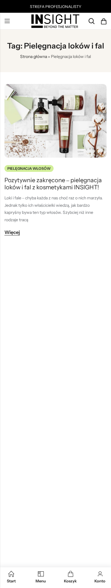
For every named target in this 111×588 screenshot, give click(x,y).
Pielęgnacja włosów (29, 168)
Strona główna (33, 56)
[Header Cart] (104, 21)
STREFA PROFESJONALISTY (55, 6)
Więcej (12, 232)
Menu (7, 21)
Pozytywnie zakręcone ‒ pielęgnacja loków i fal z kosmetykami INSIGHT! (53, 184)
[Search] (91, 21)
